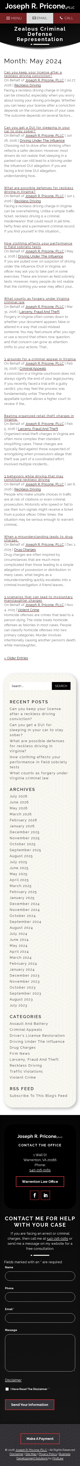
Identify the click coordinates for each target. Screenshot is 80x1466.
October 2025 (23, 844)
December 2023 (25, 975)
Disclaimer (13, 1380)
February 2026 (23, 820)
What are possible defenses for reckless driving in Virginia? (37, 746)
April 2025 (19, 880)
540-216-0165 (40, 1170)
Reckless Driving (27, 85)
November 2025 (25, 838)
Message (11, 1330)
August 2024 (21, 928)
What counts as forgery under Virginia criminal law (39, 775)
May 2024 (19, 946)
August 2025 (21, 856)
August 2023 (21, 999)
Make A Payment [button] (40, 1439)
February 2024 (23, 963)
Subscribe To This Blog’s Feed (39, 1096)
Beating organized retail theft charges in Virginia (39, 417)
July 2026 (19, 796)
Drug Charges (25, 550)
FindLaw (57, 1458)
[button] (13, 17)
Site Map (31, 1454)
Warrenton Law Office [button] (40, 1182)
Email (9, 1309)
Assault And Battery (29, 1024)
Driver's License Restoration (37, 1036)
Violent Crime (28, 610)
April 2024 (19, 951)
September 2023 (25, 993)
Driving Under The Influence (42, 140)
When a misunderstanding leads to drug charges (38, 538)
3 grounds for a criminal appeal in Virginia (40, 359)
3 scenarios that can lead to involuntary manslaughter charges (38, 598)
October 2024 (23, 916)
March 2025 (21, 886)
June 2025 (19, 868)
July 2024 (19, 934)
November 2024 (25, 910)
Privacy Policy (48, 1454)
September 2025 (25, 850)
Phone (9, 1288)
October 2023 (23, 987)
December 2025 (25, 832)
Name (9, 1267)
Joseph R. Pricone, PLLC (44, 80)
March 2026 (21, 814)
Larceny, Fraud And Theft (39, 312)
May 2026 (19, 808)
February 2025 (23, 892)
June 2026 (19, 802)
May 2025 (19, 874)
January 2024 (22, 969)
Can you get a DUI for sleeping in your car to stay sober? (36, 730)
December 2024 (25, 904)
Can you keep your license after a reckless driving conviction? (33, 74)
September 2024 (25, 922)
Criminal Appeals (33, 368)
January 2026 (22, 826)
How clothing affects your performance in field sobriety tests (38, 245)
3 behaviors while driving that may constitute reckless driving (33, 478)
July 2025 (18, 862)
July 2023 (18, 1005)
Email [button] (42, 18)
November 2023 (25, 981)
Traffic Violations (26, 1071)
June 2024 (19, 940)
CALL (69, 18)
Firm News (20, 1053)
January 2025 (22, 898)
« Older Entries (16, 658)
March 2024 (21, 957)
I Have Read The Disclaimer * (30, 1389)
